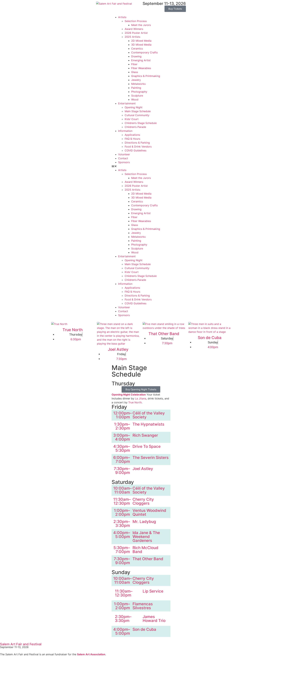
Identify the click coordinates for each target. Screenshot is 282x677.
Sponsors (124, 162)
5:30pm (122, 450)
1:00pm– (122, 510)
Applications (132, 134)
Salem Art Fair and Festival (20, 644)
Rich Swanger (145, 435)
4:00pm (122, 439)
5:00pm (122, 536)
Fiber (134, 64)
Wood (134, 99)
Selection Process (136, 21)
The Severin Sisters (151, 457)
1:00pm (123, 417)
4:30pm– (121, 446)
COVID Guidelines (135, 150)
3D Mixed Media (141, 44)
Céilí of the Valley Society (149, 415)
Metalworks (138, 83)
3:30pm (122, 525)
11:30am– (122, 499)
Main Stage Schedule (138, 111)
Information (125, 130)
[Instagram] (22, 667)
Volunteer (124, 154)
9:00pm (122, 472)
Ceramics (137, 48)
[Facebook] (4, 667)
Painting (136, 87)
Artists (122, 17)
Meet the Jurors (141, 25)
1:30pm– (122, 424)
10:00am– (122, 488)
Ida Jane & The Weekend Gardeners (146, 536)
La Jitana (140, 398)
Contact (123, 158)
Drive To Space (147, 446)
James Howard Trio (154, 618)
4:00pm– (121, 532)
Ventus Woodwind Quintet (149, 512)
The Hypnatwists (148, 424)
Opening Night (133, 107)
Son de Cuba (209, 337)
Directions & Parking (137, 142)
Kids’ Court (132, 119)
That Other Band (164, 333)
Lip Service (153, 591)
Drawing (136, 56)
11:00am (122, 492)
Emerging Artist (141, 60)
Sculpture (137, 95)
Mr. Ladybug (144, 521)
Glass (134, 72)
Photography (139, 91)
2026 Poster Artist (136, 32)
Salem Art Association (91, 654)
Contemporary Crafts (144, 52)
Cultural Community (137, 115)
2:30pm (122, 428)
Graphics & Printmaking (145, 76)
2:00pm (122, 514)
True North (73, 329)
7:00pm (123, 461)
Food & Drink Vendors (138, 146)
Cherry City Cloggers (143, 501)
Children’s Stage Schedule (141, 123)
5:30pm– (121, 547)
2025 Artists (132, 36)
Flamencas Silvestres (143, 606)
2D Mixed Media (141, 40)
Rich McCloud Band (145, 549)
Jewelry (136, 80)
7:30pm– (122, 468)
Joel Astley (118, 349)
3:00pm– (121, 435)
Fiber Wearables (141, 68)
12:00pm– (122, 413)
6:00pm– (121, 457)
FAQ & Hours (132, 138)
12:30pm (122, 503)
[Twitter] (13, 667)
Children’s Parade (135, 127)
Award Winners (134, 29)
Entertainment (127, 103)
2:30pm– (121, 521)
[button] (141, 166)
